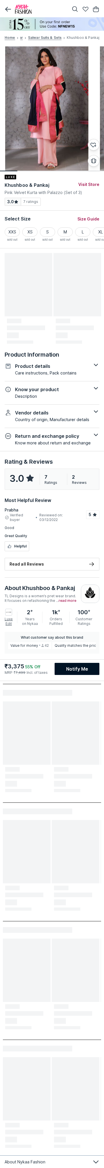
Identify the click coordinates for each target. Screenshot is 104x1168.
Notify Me (77, 669)
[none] (52, 24)
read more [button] (67, 601)
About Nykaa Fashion (25, 1161)
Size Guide (88, 218)
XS (30, 231)
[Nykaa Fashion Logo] (40, 9)
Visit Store (88, 184)
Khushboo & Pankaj (27, 185)
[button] (8, 9)
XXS (12, 231)
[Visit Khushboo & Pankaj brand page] (90, 594)
